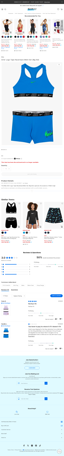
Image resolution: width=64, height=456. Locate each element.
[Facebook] (24, 446)
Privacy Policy (18, 449)
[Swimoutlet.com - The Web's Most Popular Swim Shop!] (32, 9)
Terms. (34, 394)
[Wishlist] (58, 9)
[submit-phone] (46, 398)
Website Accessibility (40, 449)
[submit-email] (46, 383)
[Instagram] (32, 446)
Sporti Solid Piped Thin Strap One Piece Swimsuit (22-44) (6, 41)
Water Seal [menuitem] (31, 285)
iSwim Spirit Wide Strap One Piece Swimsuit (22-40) (45, 41)
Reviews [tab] (5, 290)
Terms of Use (11, 449)
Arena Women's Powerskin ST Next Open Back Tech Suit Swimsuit (32, 41)
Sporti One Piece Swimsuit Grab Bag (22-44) (57, 40)
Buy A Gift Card (5, 425)
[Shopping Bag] (62, 9)
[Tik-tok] (40, 446)
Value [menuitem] (22, 285)
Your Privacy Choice (29, 449)
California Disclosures (51, 449)
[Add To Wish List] (59, 65)
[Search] (5, 9)
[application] (59, 451)
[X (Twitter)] (28, 446)
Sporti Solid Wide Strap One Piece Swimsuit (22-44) (20, 41)
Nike (2, 57)
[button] (4, 149)
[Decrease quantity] (3, 168)
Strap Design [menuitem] (40, 285)
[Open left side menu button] (2, 9)
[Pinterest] (36, 446)
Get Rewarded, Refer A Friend (8, 421)
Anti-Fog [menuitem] (15, 285)
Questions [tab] (14, 290)
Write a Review (57, 296)
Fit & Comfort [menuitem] (6, 285)
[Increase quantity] (9, 168)
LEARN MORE (32, 367)
